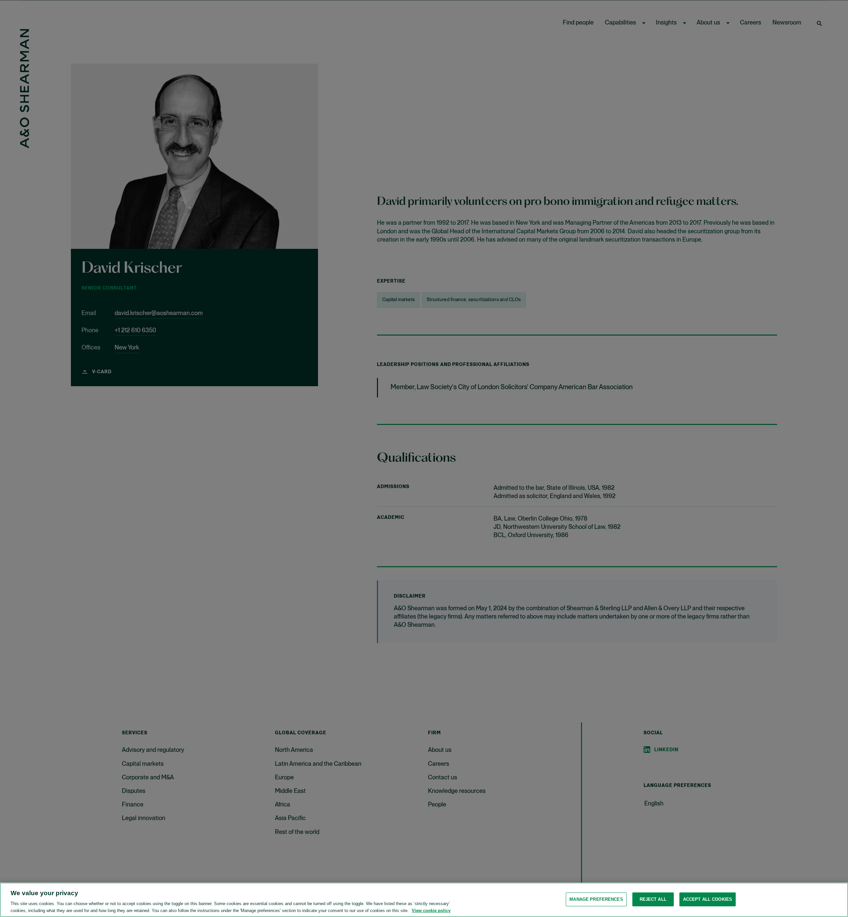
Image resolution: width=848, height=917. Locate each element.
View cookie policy (431, 910)
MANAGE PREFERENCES (596, 899)
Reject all (653, 899)
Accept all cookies (707, 899)
